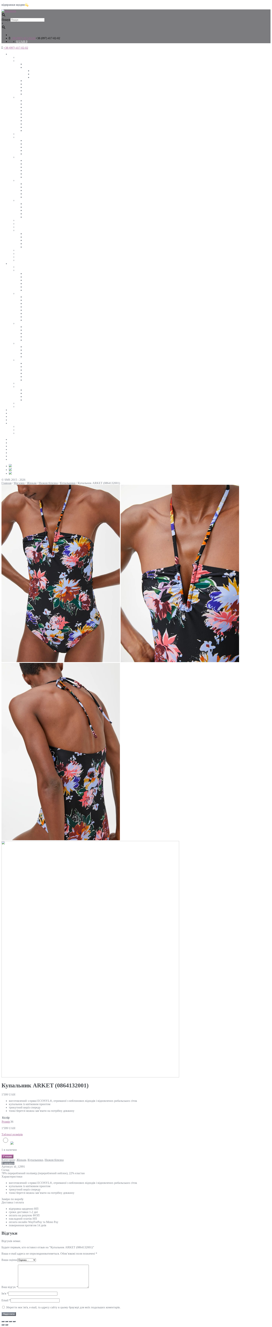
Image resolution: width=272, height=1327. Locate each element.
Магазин (19, 483)
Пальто (28, 90)
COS (19, 429)
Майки (28, 153)
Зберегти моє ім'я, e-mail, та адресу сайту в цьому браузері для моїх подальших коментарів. (63, 1307)
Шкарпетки (31, 246)
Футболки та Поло (28, 343)
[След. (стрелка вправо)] (6, 1324)
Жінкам (14, 54)
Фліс (26, 130)
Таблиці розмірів (19, 423)
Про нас (14, 439)
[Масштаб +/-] (14, 1321)
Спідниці (22, 220)
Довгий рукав (32, 197)
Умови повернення (21, 446)
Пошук (5, 19)
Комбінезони (32, 187)
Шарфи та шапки (27, 256)
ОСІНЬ (35, 77)
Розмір (6, 1121)
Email (6, 1300)
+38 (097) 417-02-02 (23, 38)
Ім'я (4, 1293)
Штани (20, 200)
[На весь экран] (10, 1321)
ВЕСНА (36, 70)
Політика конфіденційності (26, 452)
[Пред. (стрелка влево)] (2, 1324)
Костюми (29, 103)
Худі (26, 113)
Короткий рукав (34, 173)
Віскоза (28, 167)
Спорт (20, 250)
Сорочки (21, 157)
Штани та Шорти (27, 360)
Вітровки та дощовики (38, 87)
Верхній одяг (24, 60)
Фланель (29, 177)
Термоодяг (30, 393)
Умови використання (22, 456)
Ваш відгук (9, 1287)
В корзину (7, 1163)
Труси (27, 399)
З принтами (31, 150)
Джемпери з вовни (35, 123)
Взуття (20, 260)
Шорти (20, 223)
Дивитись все (24, 57)
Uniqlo (20, 426)
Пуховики (30, 94)
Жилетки (29, 84)
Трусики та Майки (35, 243)
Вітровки (29, 283)
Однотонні (30, 143)
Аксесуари (15, 409)
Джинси (29, 210)
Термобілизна (32, 233)
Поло (27, 356)
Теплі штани (31, 207)
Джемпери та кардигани (31, 293)
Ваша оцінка (9, 1259)
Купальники (31, 240)
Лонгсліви (22, 133)
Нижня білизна (25, 230)
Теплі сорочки (33, 330)
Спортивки (31, 370)
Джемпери (30, 110)
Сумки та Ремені (26, 253)
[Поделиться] (6, 1321)
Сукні (20, 180)
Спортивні (30, 217)
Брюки (28, 213)
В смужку (30, 147)
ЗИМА (35, 74)
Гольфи (28, 120)
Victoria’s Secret (25, 433)
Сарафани (30, 190)
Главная (6, 483)
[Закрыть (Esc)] (2, 1321)
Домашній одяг (26, 227)
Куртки (28, 67)
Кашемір (29, 127)
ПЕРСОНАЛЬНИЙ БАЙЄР (26, 419)
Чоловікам (15, 263)
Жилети (29, 280)
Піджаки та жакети (36, 80)
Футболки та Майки (29, 137)
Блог (12, 459)
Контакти (15, 449)
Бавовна (29, 163)
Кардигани (31, 117)
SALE (12, 416)
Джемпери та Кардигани (32, 97)
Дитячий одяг (17, 413)
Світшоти (30, 107)
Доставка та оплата (21, 442)
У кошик (7, 1156)
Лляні (27, 170)
